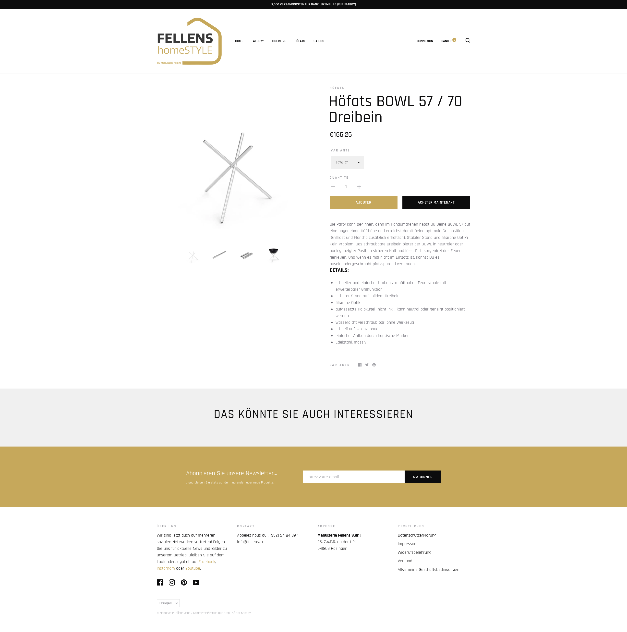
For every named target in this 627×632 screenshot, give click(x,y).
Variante (340, 150)
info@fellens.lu (250, 542)
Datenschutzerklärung (417, 535)
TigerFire (279, 41)
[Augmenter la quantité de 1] (359, 186)
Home (239, 41)
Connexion (425, 41)
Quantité (339, 177)
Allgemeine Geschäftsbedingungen (428, 569)
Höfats (299, 41)
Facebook (207, 561)
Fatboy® (258, 41)
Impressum (408, 544)
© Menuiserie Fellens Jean (174, 613)
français (165, 603)
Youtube (192, 568)
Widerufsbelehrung (414, 552)
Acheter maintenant (436, 202)
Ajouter (363, 202)
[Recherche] (467, 41)
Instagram (166, 568)
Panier (448, 41)
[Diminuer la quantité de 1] (333, 186)
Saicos (319, 41)
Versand (405, 561)
